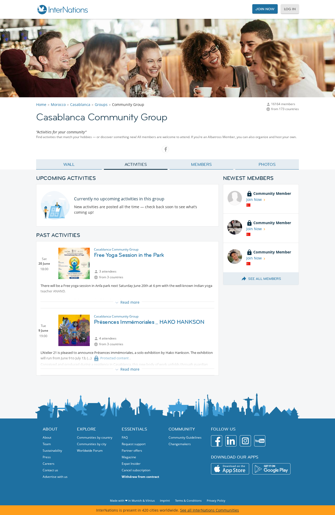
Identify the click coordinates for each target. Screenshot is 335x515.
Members (201, 164)
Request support (134, 444)
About (47, 437)
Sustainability (52, 450)
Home (41, 104)
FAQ (125, 437)
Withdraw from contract (140, 476)
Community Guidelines (185, 437)
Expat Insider (131, 463)
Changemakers (180, 444)
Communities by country (94, 437)
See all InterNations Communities (209, 510)
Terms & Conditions (188, 500)
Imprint (165, 500)
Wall (69, 164)
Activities (136, 164)
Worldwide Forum (90, 450)
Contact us (50, 470)
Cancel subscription (136, 470)
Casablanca (80, 104)
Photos (267, 164)
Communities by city (91, 444)
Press (47, 457)
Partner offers (132, 450)
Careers (48, 463)
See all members (264, 278)
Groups (101, 104)
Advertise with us (55, 476)
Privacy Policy (216, 500)
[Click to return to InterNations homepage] (62, 9)
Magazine (129, 457)
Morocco (58, 104)
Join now (264, 9)
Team (47, 444)
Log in (290, 9)
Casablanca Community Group (116, 249)
